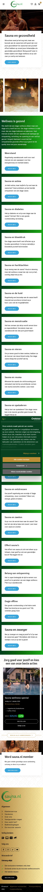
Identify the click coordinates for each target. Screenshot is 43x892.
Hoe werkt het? (11, 822)
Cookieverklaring (16, 889)
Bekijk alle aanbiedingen (20, 735)
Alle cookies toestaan (21, 459)
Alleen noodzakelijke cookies (21, 472)
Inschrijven (9, 878)
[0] (39, 4)
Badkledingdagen (12, 825)
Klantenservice (11, 812)
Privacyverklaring (35, 886)
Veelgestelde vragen (13, 819)
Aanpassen (20, 466)
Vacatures (9, 814)
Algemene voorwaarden (18, 886)
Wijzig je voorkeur (30, 453)
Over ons (8, 817)
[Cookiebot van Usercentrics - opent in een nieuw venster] (31, 419)
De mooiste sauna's (13, 827)
